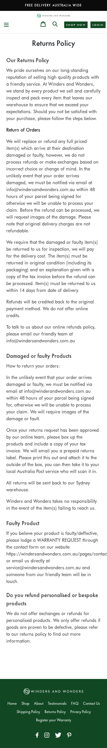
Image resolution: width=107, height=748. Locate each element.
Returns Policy (55, 712)
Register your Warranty (53, 720)
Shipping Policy (28, 712)
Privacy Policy (80, 712)
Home (12, 704)
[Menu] (6, 24)
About (38, 704)
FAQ (74, 704)
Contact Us (91, 704)
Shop (25, 704)
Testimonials (57, 704)
